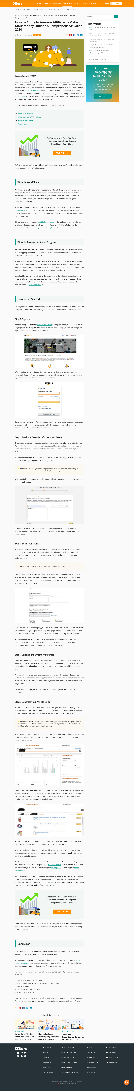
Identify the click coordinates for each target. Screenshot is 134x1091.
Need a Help (112, 1052)
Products (21, 1032)
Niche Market (91, 1072)
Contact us (46, 1057)
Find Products (66, 1032)
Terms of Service (48, 1072)
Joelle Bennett (19, 1039)
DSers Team (42, 1039)
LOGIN (107, 3)
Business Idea (54, 9)
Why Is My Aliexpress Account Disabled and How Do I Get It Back (102, 46)
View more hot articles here (97, 59)
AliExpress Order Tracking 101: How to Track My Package (102, 34)
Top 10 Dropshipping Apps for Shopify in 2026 (102, 29)
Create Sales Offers (67, 1067)
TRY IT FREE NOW (62, 153)
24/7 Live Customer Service (69, 1072)
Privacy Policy (47, 1067)
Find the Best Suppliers (68, 1057)
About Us (45, 1052)
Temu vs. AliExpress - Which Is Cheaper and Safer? (102, 40)
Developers (93, 3)
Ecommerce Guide (92, 1062)
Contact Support (114, 1057)
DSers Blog (24, 16)
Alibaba (35, 9)
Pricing (76, 3)
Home (17, 16)
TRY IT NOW (102, 96)
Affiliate (84, 3)
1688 (28, 9)
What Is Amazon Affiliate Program (31, 117)
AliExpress (43, 9)
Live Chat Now (113, 1062)
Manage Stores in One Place (69, 1062)
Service (39, 3)
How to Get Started (25, 120)
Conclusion (22, 124)
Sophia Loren (19, 35)
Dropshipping (65, 9)
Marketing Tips (91, 1067)
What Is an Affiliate (25, 113)
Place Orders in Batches (68, 1052)
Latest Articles (20, 9)
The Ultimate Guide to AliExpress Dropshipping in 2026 (100, 52)
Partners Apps (47, 1062)
